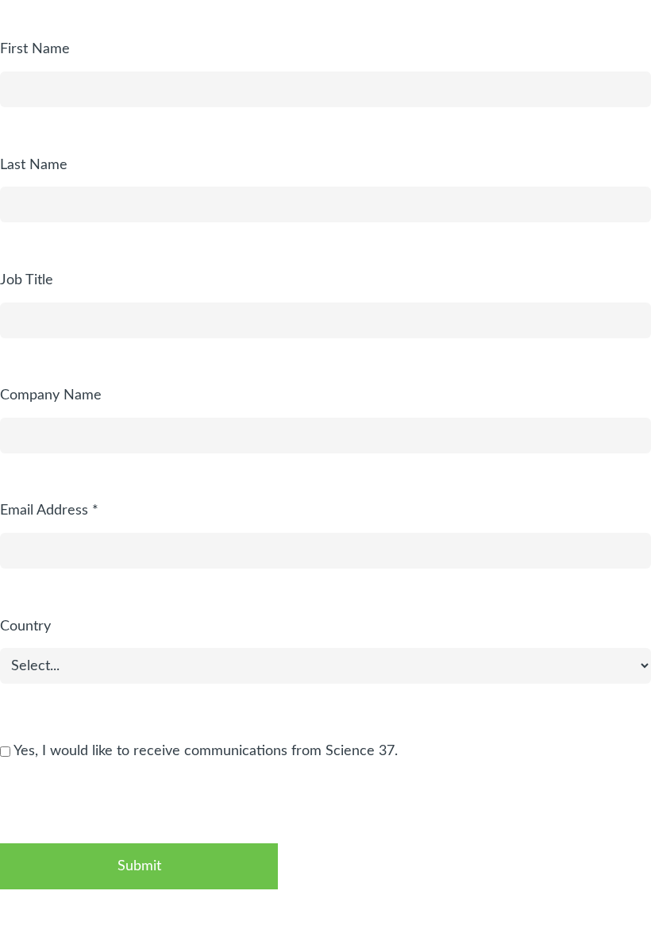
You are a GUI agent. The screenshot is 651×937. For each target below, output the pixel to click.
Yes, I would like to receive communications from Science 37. (204, 751)
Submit (139, 866)
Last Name (33, 165)
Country (25, 626)
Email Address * (49, 510)
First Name (35, 49)
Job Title (26, 280)
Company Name (51, 395)
